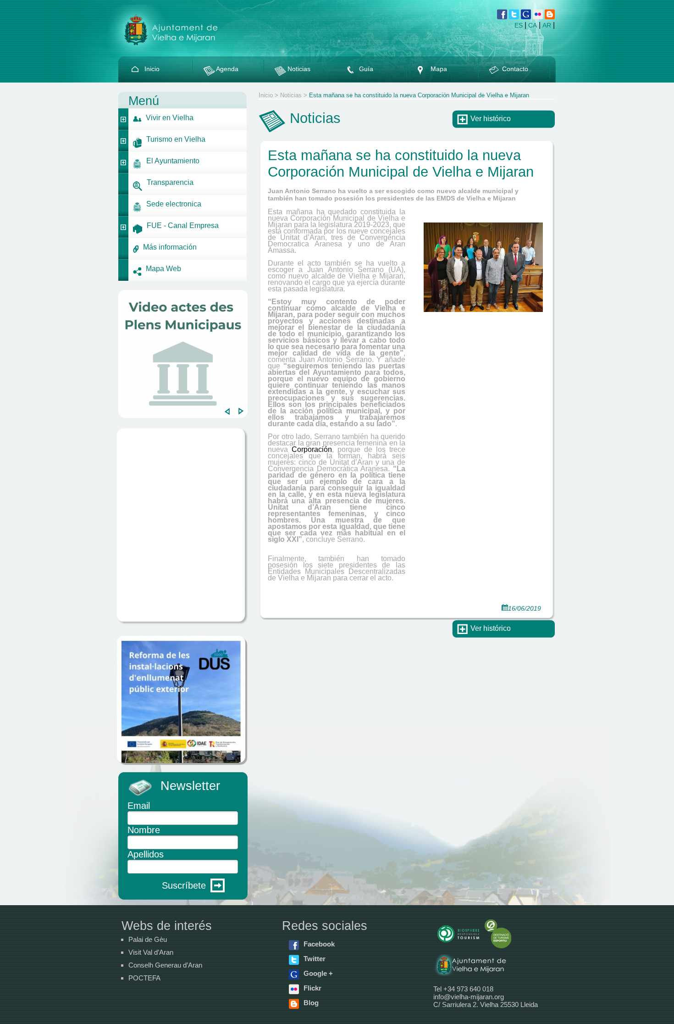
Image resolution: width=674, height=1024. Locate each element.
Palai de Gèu (147, 939)
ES (518, 25)
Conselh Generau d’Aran (165, 965)
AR (546, 25)
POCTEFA (144, 978)
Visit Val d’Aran (150, 952)
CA (532, 25)
